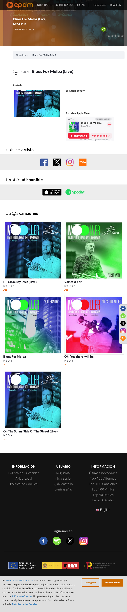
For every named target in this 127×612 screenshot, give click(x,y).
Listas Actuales (103, 500)
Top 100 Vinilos (103, 489)
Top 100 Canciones (103, 484)
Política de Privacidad (24, 473)
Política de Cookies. (22, 596)
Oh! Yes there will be (79, 356)
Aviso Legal (24, 478)
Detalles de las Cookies (24, 604)
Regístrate (115, 4)
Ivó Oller (18, 23)
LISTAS (81, 4)
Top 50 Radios (103, 495)
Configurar (90, 582)
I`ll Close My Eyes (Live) (20, 282)
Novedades (21, 55)
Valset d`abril (74, 282)
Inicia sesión (99, 4)
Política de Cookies (24, 484)
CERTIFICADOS (64, 4)
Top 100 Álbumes (103, 478)
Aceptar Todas (112, 582)
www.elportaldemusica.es (20, 580)
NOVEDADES (44, 4)
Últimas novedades (103, 473)
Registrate (63, 473)
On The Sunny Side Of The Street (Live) (30, 431)
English (105, 510)
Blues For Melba (14, 356)
